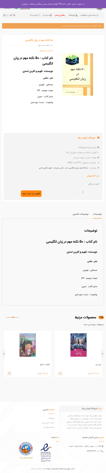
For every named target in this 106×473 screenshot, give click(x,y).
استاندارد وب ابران (36, 469)
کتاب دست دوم (90, 26)
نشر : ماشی (64, 168)
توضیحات (97, 214)
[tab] (97, 215)
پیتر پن (98, 364)
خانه (100, 26)
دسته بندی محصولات (88, 15)
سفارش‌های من (48, 427)
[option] (78, 353)
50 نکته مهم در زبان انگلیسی (78, 168)
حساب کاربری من (48, 422)
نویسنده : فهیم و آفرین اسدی (49, 168)
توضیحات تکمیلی (80, 214)
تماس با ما (33, 15)
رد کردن (25, 4)
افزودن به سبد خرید (31, 193)
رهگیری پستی (60, 15)
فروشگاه (72, 15)
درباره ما (46, 15)
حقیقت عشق (45, 364)
